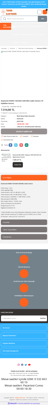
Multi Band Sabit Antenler (26, 116)
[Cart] (45, 12)
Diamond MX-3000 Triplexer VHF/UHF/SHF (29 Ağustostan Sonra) (27, 156)
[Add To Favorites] (7, 140)
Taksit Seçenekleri (10, 229)
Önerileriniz (7, 237)
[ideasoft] (12, 403)
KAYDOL (43, 318)
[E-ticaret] (23, 403)
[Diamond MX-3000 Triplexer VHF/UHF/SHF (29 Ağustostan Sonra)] (6, 158)
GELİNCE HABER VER (24, 131)
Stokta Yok (17, 164)
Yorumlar (6, 222)
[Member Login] (39, 12)
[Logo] (11, 12)
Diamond (20, 119)
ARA (42, 19)
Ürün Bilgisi (7, 177)
